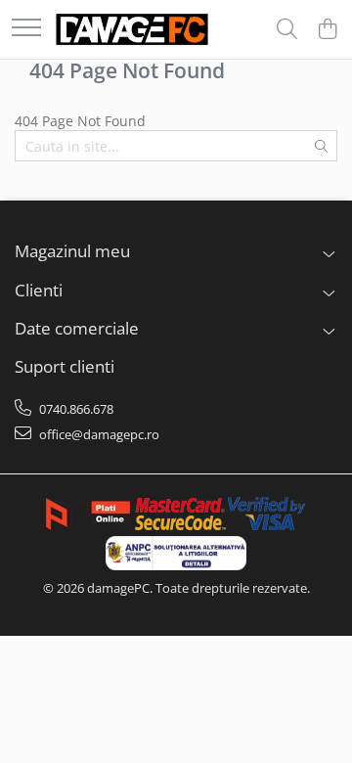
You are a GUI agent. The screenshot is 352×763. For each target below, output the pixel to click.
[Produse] (26, 29)
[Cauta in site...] (287, 30)
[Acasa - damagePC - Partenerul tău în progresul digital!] (132, 29)
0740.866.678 (74, 409)
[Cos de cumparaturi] (327, 30)
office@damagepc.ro (97, 434)
